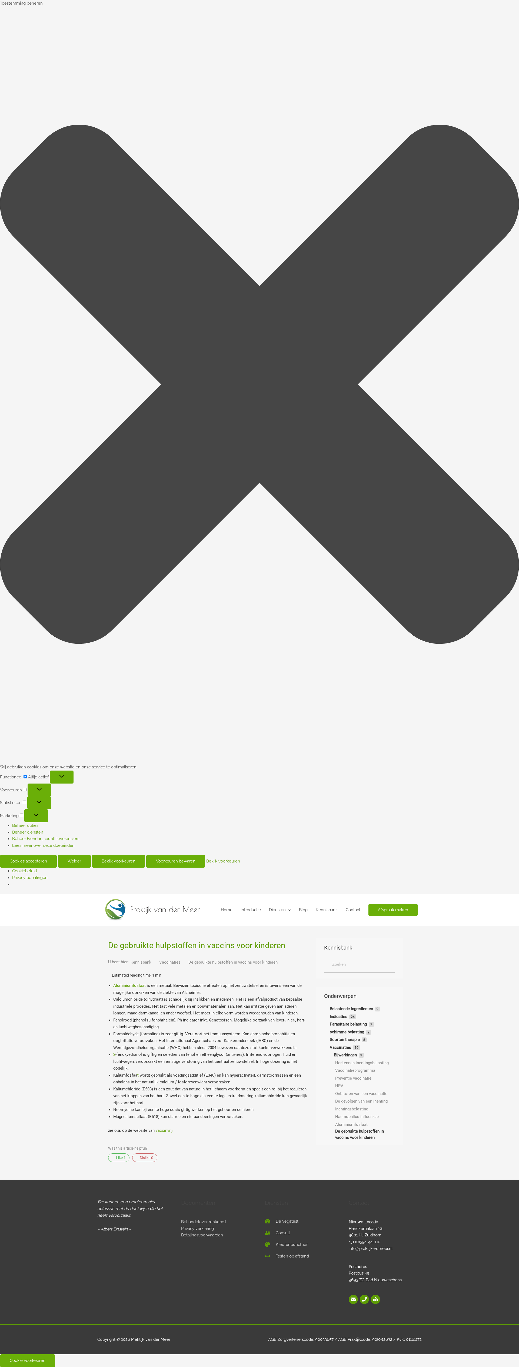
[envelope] (354, 1299)
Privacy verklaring (197, 1228)
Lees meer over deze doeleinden (43, 845)
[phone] (365, 1299)
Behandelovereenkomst (204, 1221)
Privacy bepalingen (30, 877)
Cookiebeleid (24, 870)
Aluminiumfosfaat (129, 985)
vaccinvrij (164, 1130)
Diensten (277, 909)
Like (120, 1158)
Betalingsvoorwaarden (202, 1235)
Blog (303, 909)
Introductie (251, 909)
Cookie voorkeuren (27, 1360)
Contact (353, 909)
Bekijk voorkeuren (118, 861)
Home (226, 909)
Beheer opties (25, 825)
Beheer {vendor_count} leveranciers (45, 838)
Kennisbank (327, 909)
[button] (259, 385)
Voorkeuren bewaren (175, 861)
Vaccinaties (170, 962)
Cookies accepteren (28, 861)
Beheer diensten (27, 832)
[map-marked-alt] (375, 1299)
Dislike (146, 1158)
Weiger (74, 861)
